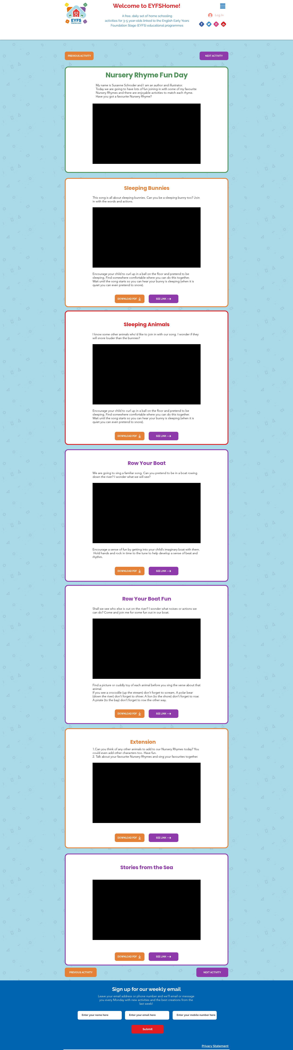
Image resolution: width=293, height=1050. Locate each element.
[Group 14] (208, 24)
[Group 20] (216, 24)
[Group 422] (223, 24)
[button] (222, 6)
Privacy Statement (215, 1046)
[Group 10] (201, 24)
